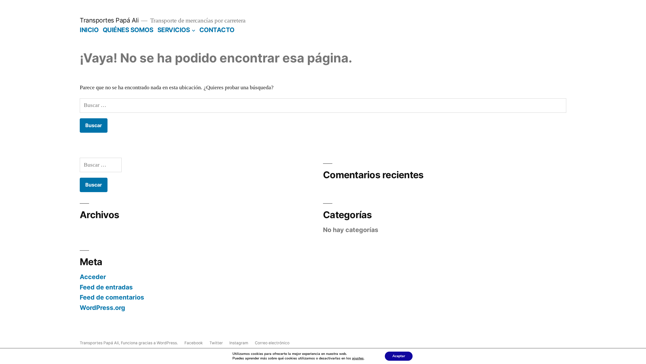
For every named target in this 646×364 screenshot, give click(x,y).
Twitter (216, 342)
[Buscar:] (323, 105)
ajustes (358, 358)
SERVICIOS (173, 30)
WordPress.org (102, 307)
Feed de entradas (106, 287)
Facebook (193, 342)
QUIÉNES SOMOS (128, 30)
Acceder (93, 277)
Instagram (238, 342)
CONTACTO (216, 30)
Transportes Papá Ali (109, 20)
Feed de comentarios (112, 297)
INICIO (89, 30)
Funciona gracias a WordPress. (150, 342)
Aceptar (398, 356)
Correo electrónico (272, 342)
